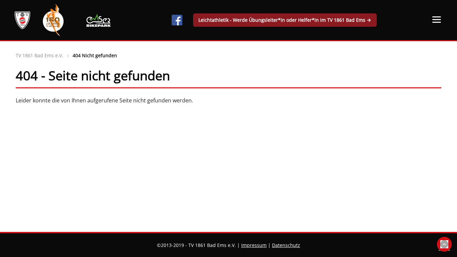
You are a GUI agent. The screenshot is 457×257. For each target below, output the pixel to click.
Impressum (254, 245)
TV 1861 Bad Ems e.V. (39, 55)
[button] (436, 19)
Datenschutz (286, 245)
